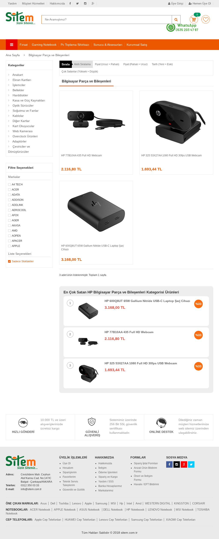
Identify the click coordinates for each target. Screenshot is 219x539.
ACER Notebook (40, 509)
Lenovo (76, 503)
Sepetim (194, 19)
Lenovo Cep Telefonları (113, 519)
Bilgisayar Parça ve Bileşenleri (49, 55)
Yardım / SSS (106, 481)
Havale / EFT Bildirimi (146, 484)
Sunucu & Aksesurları (107, 44)
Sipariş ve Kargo (108, 476)
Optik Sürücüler (23, 105)
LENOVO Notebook (160, 509)
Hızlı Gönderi (23, 432)
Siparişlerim (70, 472)
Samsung (101, 503)
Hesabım (68, 467)
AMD (15, 230)
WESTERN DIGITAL (157, 503)
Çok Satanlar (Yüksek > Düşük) (80, 71)
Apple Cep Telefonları (48, 519)
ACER (15, 189)
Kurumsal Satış (137, 44)
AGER (15, 220)
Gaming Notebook (44, 44)
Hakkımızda (57, 3)
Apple (88, 503)
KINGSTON (181, 503)
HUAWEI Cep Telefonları (80, 519)
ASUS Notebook (90, 509)
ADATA (16, 194)
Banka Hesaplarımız (110, 486)
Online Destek (161, 432)
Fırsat (24, 44)
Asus (43, 503)
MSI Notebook (185, 509)
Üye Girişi (176, 3)
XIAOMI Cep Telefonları (180, 519)
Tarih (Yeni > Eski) (162, 64)
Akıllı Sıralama (82, 64)
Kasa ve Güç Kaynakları (28, 100)
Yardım (12, 3)
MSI (113, 503)
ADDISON (18, 200)
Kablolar (18, 115)
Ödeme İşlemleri (107, 472)
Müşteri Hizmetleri (33, 3)
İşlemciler (18, 85)
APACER (17, 241)
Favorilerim (205, 19)
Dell (52, 503)
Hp (121, 503)
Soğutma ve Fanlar (25, 110)
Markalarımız (105, 490)
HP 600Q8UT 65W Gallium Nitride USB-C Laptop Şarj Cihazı (147, 301)
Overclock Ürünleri (25, 136)
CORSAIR (198, 503)
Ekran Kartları (21, 80)
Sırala (66, 64)
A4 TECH (17, 184)
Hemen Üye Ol (201, 3)
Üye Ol (67, 463)
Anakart (17, 74)
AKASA (16, 225)
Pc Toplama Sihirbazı (75, 44)
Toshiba (63, 503)
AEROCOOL (19, 210)
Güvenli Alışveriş (92, 433)
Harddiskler (20, 95)
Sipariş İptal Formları (146, 463)
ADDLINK (17, 205)
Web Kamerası (22, 131)
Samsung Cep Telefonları (146, 519)
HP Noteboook (135, 509)
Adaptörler (19, 141)
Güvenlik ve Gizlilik (74, 489)
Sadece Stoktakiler (23, 261)
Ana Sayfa (13, 55)
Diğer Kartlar (21, 121)
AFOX (15, 215)
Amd (138, 503)
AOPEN (16, 235)
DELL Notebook (113, 509)
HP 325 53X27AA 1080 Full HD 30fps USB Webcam (171, 155)
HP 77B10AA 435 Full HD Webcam (81, 155)
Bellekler (18, 90)
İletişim (102, 467)
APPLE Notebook (65, 509)
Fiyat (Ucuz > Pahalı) (107, 64)
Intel (129, 503)
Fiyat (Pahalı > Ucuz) (135, 64)
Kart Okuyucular (23, 126)
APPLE (16, 246)
